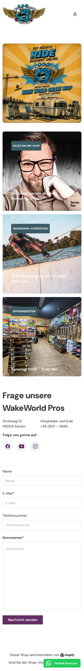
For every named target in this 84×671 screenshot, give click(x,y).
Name (7, 471)
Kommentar (13, 537)
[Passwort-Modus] (75, 14)
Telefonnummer (15, 515)
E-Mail (9, 493)
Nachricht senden (22, 619)
